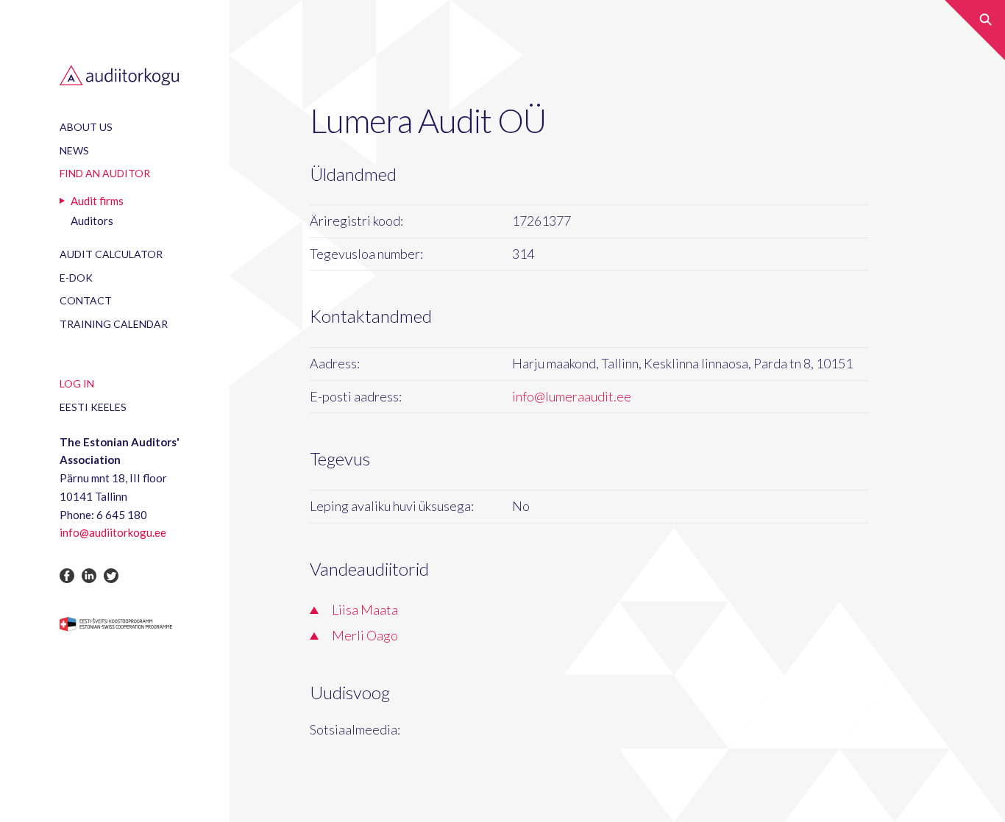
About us (86, 127)
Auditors (92, 220)
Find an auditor (105, 173)
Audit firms (97, 200)
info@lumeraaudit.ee (571, 396)
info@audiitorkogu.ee (113, 532)
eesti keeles (93, 407)
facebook (67, 575)
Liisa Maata (365, 609)
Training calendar (114, 324)
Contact (86, 300)
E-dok (76, 277)
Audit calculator (111, 254)
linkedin (89, 575)
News (74, 150)
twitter (111, 575)
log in (77, 383)
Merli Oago (365, 635)
